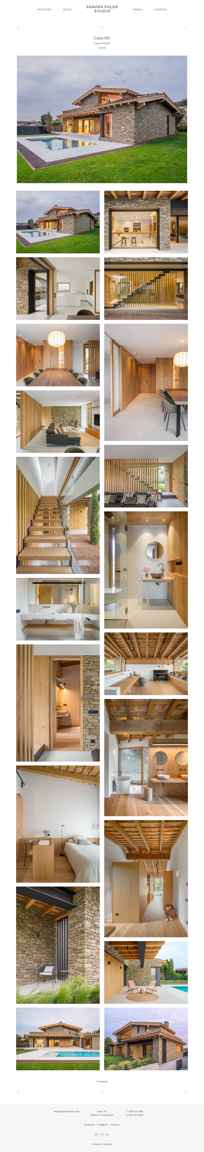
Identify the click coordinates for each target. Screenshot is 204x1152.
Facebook (89, 1124)
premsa (137, 9)
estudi (67, 9)
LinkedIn (114, 1124)
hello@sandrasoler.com (66, 1111)
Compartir (102, 1081)
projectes (44, 9)
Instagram (102, 1124)
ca (96, 1134)
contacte (160, 9)
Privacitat (96, 1144)
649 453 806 (135, 1115)
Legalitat (107, 1144)
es (107, 1134)
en (101, 1134)
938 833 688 (136, 1111)
